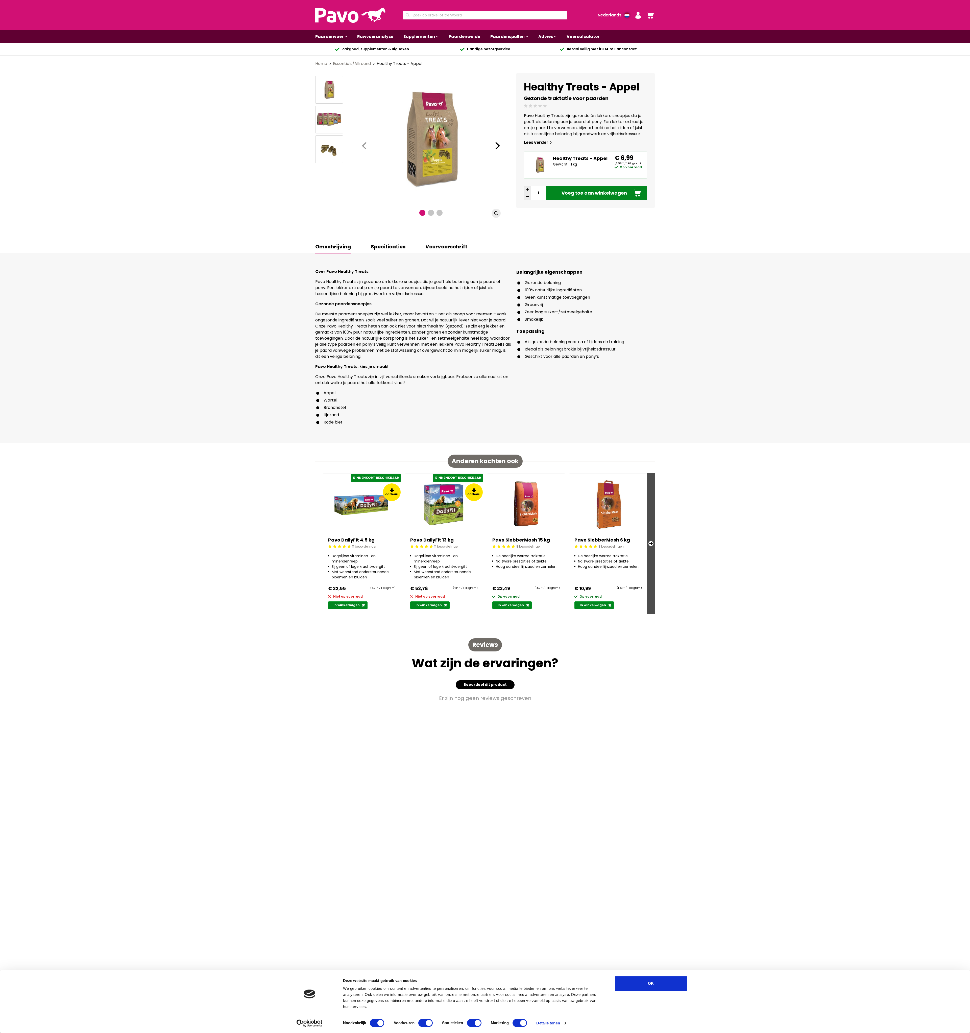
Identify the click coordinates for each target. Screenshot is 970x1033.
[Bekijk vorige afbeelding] (364, 145)
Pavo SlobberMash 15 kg (521, 540)
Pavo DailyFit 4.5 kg (351, 540)
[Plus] (527, 189)
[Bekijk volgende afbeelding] (497, 145)
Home (321, 63)
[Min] (527, 196)
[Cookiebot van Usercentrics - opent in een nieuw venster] (309, 1023)
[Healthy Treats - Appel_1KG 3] (329, 149)
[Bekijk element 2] (431, 213)
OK (651, 983)
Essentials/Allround (352, 63)
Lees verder (536, 142)
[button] (638, 15)
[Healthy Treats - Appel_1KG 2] (329, 119)
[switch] (425, 1023)
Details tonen (548, 1023)
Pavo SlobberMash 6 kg (602, 540)
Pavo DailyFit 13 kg (432, 540)
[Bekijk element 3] (440, 213)
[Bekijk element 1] (422, 213)
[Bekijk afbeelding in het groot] (496, 213)
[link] (650, 15)
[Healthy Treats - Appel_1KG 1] (329, 90)
